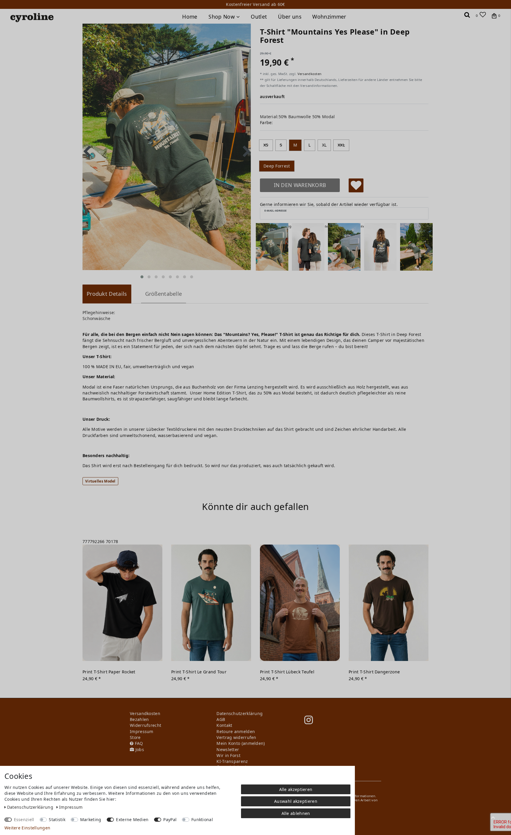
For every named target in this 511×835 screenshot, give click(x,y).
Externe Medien (132, 819)
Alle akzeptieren (296, 789)
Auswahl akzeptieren (295, 801)
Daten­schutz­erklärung (30, 807)
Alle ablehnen (296, 813)
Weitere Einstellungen (27, 828)
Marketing (90, 819)
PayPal (170, 819)
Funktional (202, 819)
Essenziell (24, 819)
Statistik (57, 819)
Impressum (71, 807)
